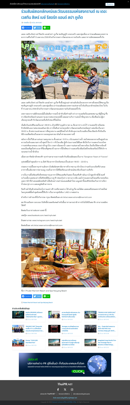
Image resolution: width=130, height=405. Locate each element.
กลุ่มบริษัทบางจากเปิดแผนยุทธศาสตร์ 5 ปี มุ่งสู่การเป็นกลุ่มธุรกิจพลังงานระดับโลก (70, 342)
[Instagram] (72, 389)
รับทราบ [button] (110, 4)
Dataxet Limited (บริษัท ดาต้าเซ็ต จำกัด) (64, 402)
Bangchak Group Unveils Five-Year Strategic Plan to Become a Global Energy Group (107, 343)
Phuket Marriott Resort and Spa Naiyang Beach (38, 302)
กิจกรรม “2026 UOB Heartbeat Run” (32, 341)
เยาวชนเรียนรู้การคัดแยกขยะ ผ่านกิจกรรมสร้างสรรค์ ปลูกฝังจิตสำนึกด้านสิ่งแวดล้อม (71, 314)
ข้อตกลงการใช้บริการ (63, 4)
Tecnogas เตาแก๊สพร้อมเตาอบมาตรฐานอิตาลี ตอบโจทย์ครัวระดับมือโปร (70, 328)
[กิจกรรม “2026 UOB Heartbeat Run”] (18, 342)
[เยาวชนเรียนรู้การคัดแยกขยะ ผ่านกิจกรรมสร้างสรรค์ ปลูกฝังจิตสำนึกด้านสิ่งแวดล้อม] (54, 315)
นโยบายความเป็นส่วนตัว (48, 4)
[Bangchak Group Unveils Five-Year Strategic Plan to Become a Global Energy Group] (91, 342)
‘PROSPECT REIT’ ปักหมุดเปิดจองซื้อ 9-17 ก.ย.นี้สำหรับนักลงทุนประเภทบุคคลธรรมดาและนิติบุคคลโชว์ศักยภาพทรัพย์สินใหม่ (34, 330)
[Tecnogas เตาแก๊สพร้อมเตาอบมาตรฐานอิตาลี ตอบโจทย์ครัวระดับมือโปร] (54, 329)
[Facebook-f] (58, 389)
